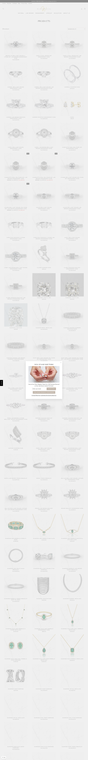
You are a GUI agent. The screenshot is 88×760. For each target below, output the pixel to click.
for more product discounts (44, 392)
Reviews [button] (1, 383)
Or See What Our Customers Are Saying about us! (44, 395)
